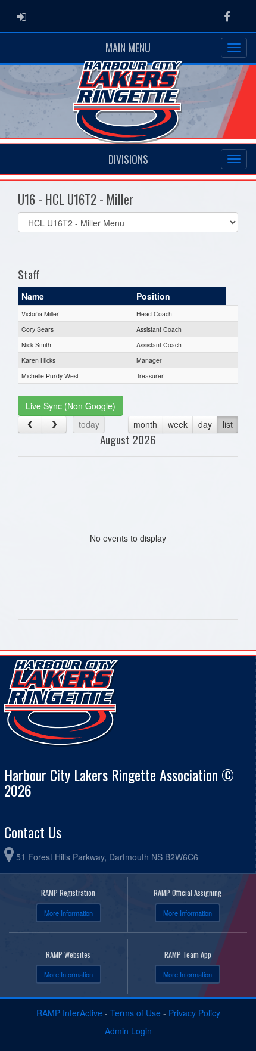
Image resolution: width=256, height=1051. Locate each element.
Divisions (128, 159)
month (145, 424)
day (205, 424)
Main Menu (128, 47)
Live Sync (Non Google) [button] (70, 406)
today (89, 424)
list (228, 424)
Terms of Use (135, 1013)
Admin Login (128, 1031)
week (178, 424)
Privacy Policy (194, 1013)
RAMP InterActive (69, 1013)
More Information (68, 913)
